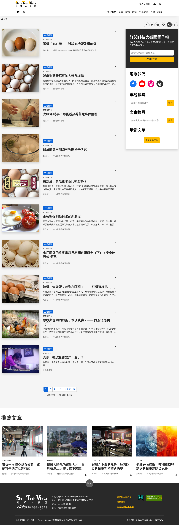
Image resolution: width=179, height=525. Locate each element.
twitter (152, 25)
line (162, 25)
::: (137, 4)
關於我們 (111, 11)
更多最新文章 (151, 140)
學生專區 (143, 11)
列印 (175, 24)
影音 (127, 11)
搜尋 (170, 103)
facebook (146, 25)
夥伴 (153, 11)
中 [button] (169, 25)
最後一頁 (71, 389)
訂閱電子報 (152, 59)
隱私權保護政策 (124, 497)
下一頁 (58, 389)
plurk (157, 25)
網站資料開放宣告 (125, 507)
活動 (134, 11)
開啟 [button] (89, 483)
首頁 (5, 19)
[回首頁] (26, 4)
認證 (159, 11)
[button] (160, 4)
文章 (121, 11)
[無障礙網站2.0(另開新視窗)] (154, 498)
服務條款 (121, 502)
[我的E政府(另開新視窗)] (140, 498)
